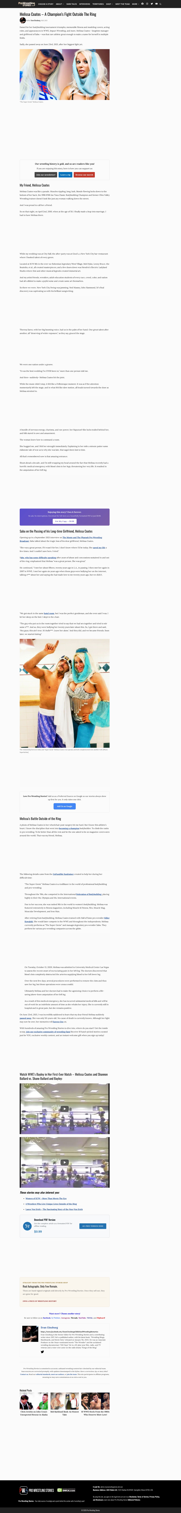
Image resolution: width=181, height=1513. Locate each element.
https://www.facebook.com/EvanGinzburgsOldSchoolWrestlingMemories (69, 1332)
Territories (98, 4)
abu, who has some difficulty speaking (38, 557)
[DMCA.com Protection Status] (66, 1490)
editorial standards (43, 1374)
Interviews (84, 4)
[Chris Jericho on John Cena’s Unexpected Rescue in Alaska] (34, 1407)
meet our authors (57, 1374)
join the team (72, 1374)
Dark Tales (71, 4)
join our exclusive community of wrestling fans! (48, 1031)
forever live (58, 1021)
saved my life (99, 547)
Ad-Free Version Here (92, 1226)
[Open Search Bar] (160, 4)
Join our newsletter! (45, 175)
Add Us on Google (64, 806)
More (134, 4)
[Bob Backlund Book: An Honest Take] (64, 1407)
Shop (108, 4)
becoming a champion (69, 828)
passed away (25, 1018)
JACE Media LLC (111, 1490)
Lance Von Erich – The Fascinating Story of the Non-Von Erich (54, 1209)
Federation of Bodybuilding (88, 894)
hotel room (49, 613)
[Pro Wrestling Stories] (26, 4)
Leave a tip (65, 175)
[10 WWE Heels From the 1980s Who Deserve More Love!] (95, 1407)
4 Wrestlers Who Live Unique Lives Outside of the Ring (51, 1204)
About (59, 4)
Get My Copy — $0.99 (64, 521)
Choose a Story (45, 4)
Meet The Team (122, 4)
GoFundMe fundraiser (63, 874)
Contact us (24, 1374)
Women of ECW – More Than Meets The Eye (46, 1198)
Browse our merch (84, 175)
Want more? (64, 1313)
